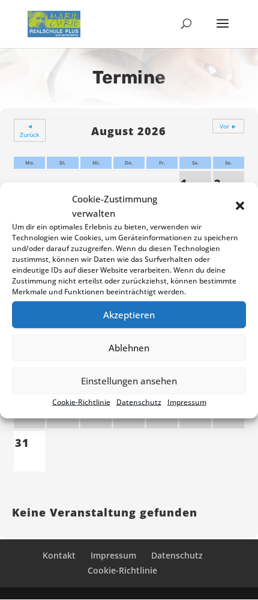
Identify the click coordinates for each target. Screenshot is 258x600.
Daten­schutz (138, 401)
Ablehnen (129, 348)
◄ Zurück (30, 130)
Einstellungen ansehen (129, 381)
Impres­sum (186, 401)
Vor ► (228, 126)
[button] (240, 205)
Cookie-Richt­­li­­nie (122, 570)
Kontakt (59, 555)
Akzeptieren (129, 315)
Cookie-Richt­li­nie (81, 401)
